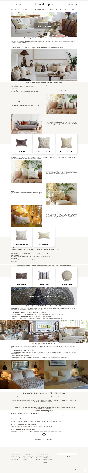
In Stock (67, 9)
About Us (38, 453)
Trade (16, 4)
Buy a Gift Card (13, 460)
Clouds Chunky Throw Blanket (16, 453)
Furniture (50, 9)
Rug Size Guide (26, 453)
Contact (21, 4)
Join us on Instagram (44, 439)
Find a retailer (45, 454)
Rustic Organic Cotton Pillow (16, 457)
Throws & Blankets (40, 9)
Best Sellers (60, 9)
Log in (69, 4)
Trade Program (39, 457)
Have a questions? (46, 456)
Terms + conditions (19, 469)
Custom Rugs (14, 9)
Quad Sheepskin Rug (14, 459)
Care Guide (25, 459)
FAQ (44, 453)
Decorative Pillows (27, 9)
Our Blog (24, 460)
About (12, 4)
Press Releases (39, 456)
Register (72, 4)
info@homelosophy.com (47, 459)
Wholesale (38, 459)
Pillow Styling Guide (26, 454)
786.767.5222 (45, 457)
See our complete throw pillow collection (44, 296)
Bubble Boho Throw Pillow (15, 456)
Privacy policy (13, 469)
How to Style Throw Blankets (28, 456)
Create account (46, 462)
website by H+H (74, 469)
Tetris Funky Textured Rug (15, 454)
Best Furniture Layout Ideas (28, 457)
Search (75, 9)
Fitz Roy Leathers (39, 454)
